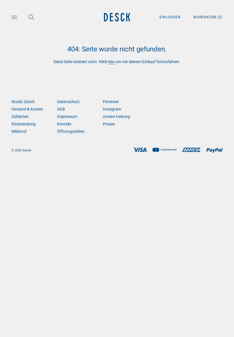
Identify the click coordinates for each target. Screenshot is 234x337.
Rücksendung (23, 124)
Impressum (67, 116)
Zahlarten (20, 116)
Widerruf (19, 131)
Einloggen (171, 17)
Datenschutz (68, 101)
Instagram (112, 109)
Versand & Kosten (27, 109)
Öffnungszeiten (70, 131)
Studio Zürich (23, 101)
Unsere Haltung (116, 116)
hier (111, 61)
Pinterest (111, 101)
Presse (109, 124)
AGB (61, 109)
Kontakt (64, 124)
